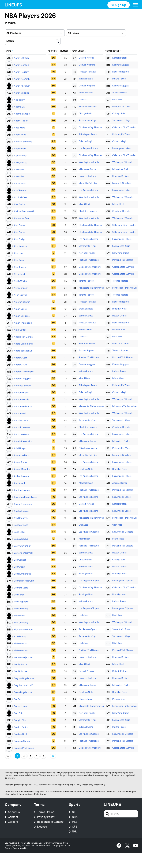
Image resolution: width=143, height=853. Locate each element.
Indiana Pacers (86, 79)
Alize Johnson (21, 287)
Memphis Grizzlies (88, 107)
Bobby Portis (20, 664)
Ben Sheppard (21, 601)
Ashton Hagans (22, 490)
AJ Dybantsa (20, 162)
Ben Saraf (19, 594)
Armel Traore (20, 462)
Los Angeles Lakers (88, 148)
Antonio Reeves (22, 427)
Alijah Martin (20, 281)
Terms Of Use (45, 812)
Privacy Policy (46, 817)
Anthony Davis (21, 399)
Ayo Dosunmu (21, 518)
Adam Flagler (21, 120)
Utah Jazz (83, 100)
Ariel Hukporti (21, 448)
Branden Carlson (22, 741)
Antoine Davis (21, 420)
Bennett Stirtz (21, 587)
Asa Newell (19, 483)
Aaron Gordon (21, 64)
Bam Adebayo (21, 538)
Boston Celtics (86, 316)
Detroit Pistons (86, 58)
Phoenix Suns (85, 330)
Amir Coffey (20, 329)
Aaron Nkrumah (22, 85)
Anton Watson (21, 434)
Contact (13, 817)
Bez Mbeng (19, 615)
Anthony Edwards (23, 406)
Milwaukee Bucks (87, 169)
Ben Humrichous (22, 573)
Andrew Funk (20, 364)
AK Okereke (20, 190)
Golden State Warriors (90, 267)
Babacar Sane (21, 524)
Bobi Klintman (21, 671)
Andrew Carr (20, 357)
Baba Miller (19, 531)
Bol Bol (17, 699)
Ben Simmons (21, 608)
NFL (74, 812)
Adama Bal (19, 106)
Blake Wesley (21, 650)
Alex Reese (19, 260)
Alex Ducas (19, 232)
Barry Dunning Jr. (22, 545)
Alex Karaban (20, 246)
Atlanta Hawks (86, 93)
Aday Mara (19, 127)
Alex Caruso (20, 225)
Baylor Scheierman (23, 552)
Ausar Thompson (23, 504)
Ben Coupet (20, 559)
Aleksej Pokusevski (24, 211)
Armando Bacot (22, 455)
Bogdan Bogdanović (24, 678)
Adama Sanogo (22, 113)
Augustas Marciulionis (25, 497)
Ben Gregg (19, 566)
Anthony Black (21, 392)
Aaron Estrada (21, 57)
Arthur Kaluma (21, 476)
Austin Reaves (21, 511)
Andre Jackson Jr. (23, 350)
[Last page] (53, 756)
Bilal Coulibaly (21, 622)
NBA (75, 817)
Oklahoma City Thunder (90, 128)
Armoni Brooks (22, 469)
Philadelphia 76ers (88, 134)
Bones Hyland (21, 706)
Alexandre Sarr (21, 218)
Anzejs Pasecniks (23, 441)
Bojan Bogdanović (23, 692)
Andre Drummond (23, 343)
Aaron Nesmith (21, 78)
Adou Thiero (20, 148)
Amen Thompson (23, 322)
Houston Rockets (87, 72)
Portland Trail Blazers (89, 260)
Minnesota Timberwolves (91, 288)
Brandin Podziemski (24, 748)
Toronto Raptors (87, 281)
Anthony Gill (20, 413)
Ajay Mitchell (20, 155)
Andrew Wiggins (22, 378)
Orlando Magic (86, 141)
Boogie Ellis (20, 720)
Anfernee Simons (23, 385)
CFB (74, 826)
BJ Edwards (20, 636)
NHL (74, 831)
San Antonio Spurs (88, 629)
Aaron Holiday (21, 71)
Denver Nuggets (87, 65)
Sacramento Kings (87, 121)
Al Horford (19, 274)
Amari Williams (22, 315)
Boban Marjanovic (23, 657)
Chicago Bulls (85, 114)
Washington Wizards (89, 162)
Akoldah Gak (20, 197)
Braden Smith (21, 727)
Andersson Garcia (23, 336)
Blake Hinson (20, 643)
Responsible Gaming (50, 822)
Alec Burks (19, 204)
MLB (74, 822)
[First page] (7, 756)
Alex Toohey (20, 267)
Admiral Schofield (23, 141)
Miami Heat (84, 204)
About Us (14, 812)
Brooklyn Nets (86, 309)
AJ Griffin (19, 176)
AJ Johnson (20, 183)
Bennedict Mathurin (24, 580)
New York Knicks (87, 253)
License (42, 826)
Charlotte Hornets (88, 211)
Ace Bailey (19, 99)
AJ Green (19, 169)
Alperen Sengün (22, 301)
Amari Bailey (20, 308)
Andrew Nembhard (23, 371)
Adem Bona (20, 134)
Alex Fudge (19, 239)
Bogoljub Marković (23, 685)
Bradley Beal (20, 734)
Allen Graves (20, 294)
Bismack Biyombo (23, 629)
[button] (135, 4)
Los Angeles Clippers (89, 532)
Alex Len (18, 253)
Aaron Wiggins (21, 92)
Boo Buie (18, 713)
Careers (13, 822)
